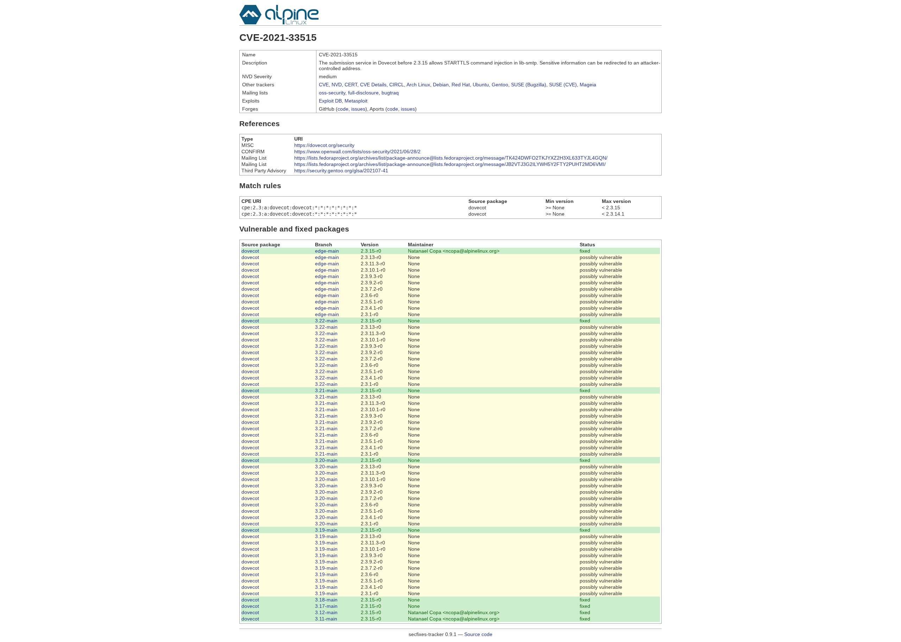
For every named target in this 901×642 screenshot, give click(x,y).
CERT (351, 84)
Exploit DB (330, 101)
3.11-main (326, 619)
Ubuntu (481, 84)
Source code (478, 634)
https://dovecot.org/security (324, 145)
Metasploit (356, 101)
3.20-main (326, 460)
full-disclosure (363, 92)
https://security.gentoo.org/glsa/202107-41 (341, 170)
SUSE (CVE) (563, 84)
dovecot (250, 251)
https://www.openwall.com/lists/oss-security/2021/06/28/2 (357, 151)
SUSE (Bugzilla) (528, 84)
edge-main (327, 251)
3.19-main (326, 530)
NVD (337, 84)
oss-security (332, 92)
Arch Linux (418, 84)
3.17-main (326, 606)
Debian (441, 84)
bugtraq (390, 92)
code (343, 109)
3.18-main (326, 600)
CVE (324, 84)
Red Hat (461, 84)
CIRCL (396, 84)
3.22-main (326, 320)
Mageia (588, 84)
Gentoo (500, 84)
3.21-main (326, 390)
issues (358, 109)
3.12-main (326, 612)
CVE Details (373, 84)
